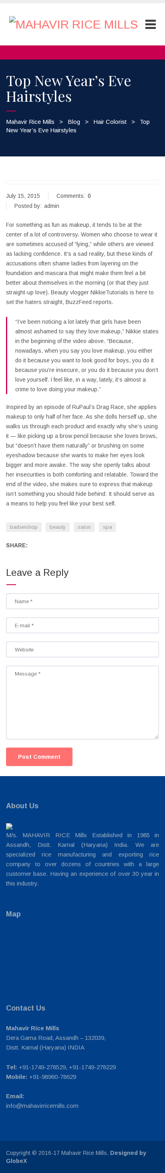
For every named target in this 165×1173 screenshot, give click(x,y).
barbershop (24, 527)
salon (84, 527)
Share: (17, 545)
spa (107, 527)
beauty (58, 527)
